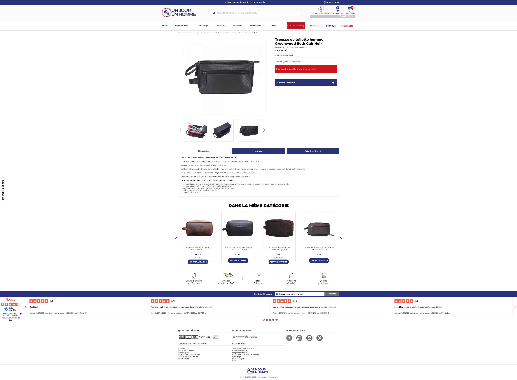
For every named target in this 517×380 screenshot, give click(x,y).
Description (204, 151)
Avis (307, 151)
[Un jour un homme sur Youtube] (299, 338)
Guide (273, 26)
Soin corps (237, 26)
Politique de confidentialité (189, 355)
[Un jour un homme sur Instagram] (309, 338)
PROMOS (331, 26)
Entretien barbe (181, 26)
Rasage (165, 26)
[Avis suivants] (515, 307)
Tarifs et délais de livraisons (243, 349)
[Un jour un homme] (258, 370)
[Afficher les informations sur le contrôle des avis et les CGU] (21, 314)
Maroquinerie (255, 26)
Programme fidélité (240, 353)
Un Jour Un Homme (186, 351)
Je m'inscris (331, 294)
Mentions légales (238, 359)
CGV (234, 361)
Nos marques (315, 26)
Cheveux (221, 26)
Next (264, 130)
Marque (258, 151)
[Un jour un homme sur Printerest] (319, 338)
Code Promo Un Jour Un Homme (245, 355)
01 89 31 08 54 (332, 2)
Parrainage (236, 357)
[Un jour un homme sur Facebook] (289, 338)
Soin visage (203, 26)
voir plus (208, 307)
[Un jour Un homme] (180, 12)
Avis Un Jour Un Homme (188, 357)
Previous (180, 130)
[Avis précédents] (25, 307)
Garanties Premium (239, 351)
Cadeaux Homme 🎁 (295, 26)
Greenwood (281, 50)
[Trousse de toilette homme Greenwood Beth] (222, 76)
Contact (181, 349)
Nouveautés (347, 26)
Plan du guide (183, 353)
